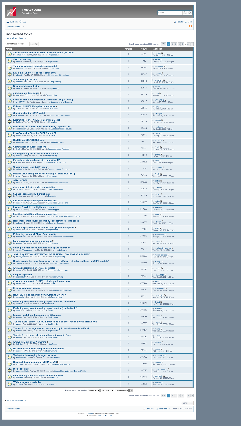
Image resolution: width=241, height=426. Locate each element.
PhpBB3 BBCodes (105, 415)
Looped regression (22, 274)
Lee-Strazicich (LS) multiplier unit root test (35, 200)
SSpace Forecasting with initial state (31, 194)
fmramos (19, 142)
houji (17, 95)
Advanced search (189, 13)
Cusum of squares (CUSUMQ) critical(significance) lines (41, 281)
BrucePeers (20, 290)
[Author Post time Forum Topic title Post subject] (107, 390)
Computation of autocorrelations (29, 147)
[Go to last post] (162, 53)
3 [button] (175, 44)
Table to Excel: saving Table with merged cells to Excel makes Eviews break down (55, 321)
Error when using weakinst (26, 288)
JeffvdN (19, 344)
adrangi (19, 75)
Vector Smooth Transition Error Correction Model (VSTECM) (43, 52)
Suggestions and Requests (61, 102)
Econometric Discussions (58, 75)
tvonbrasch (20, 129)
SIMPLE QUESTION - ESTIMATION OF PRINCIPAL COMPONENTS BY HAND (51, 254)
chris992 (19, 169)
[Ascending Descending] (122, 390)
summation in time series (26, 93)
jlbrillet (18, 304)
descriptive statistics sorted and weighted (34, 187)
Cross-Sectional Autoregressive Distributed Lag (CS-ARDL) (43, 99)
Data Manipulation (57, 142)
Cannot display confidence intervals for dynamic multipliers (43, 227)
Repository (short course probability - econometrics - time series (46, 221)
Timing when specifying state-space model (35, 66)
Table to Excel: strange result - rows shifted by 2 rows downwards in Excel (51, 328)
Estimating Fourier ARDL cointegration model (36, 120)
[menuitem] (189, 27)
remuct (18, 55)
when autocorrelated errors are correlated (34, 268)
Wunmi (18, 136)
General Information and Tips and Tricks (64, 216)
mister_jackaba (22, 257)
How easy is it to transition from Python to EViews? (39, 295)
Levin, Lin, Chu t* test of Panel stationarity (34, 73)
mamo (18, 243)
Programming (53, 55)
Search (184, 13)
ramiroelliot (20, 297)
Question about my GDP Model (29, 113)
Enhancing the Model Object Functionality (34, 234)
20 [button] (188, 44)
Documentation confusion (26, 86)
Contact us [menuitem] (150, 409)
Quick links (14, 22)
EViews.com (31, 10)
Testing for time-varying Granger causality (34, 355)
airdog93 (19, 115)
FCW (18, 109)
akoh (18, 162)
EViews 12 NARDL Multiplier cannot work (34, 106)
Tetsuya (19, 263)
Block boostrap (21, 369)
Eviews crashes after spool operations (32, 241)
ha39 (18, 284)
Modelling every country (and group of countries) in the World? (45, 301)
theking (18, 122)
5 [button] (182, 44)
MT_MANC (20, 102)
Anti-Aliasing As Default (25, 79)
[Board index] (14, 11)
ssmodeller (20, 68)
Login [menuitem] (190, 22)
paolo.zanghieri (22, 371)
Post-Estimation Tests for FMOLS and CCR (35, 133)
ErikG (18, 149)
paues (18, 62)
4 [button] (179, 44)
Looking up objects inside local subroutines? (36, 153)
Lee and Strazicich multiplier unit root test (34, 207)
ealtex (18, 183)
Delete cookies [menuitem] (164, 409)
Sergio (18, 196)
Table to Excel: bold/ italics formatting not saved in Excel (42, 335)
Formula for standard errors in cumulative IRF (36, 160)
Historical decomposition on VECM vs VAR (35, 362)
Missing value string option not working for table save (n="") (44, 173)
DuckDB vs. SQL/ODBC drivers (28, 140)
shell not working (22, 59)
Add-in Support (52, 109)
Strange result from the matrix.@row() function (37, 315)
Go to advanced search (16, 38)
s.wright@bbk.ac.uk (24, 250)
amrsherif (19, 82)
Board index (14, 409)
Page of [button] (163, 44)
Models (51, 304)
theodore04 (20, 358)
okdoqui (19, 223)
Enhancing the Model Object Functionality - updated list (41, 126)
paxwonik (19, 378)
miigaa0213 (20, 277)
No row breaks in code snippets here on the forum (38, 348)
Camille (18, 189)
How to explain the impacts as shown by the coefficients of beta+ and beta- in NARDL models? (61, 261)
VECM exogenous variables (27, 382)
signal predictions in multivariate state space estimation (41, 247)
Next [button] (192, 44)
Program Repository (57, 223)
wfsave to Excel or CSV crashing (29, 342)
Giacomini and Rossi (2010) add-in (30, 167)
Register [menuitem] (180, 22)
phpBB (90, 413)
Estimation (54, 68)
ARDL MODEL (20, 180)
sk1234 (19, 364)
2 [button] (172, 44)
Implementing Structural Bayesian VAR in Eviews (38, 375)
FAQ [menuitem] (24, 22)
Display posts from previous (76, 390)
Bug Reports (53, 62)
